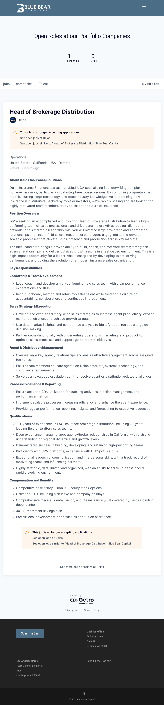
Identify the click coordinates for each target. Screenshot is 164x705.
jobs (6, 84)
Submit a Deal (30, 633)
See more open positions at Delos (82, 566)
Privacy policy (73, 610)
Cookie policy (91, 610)
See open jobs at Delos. (35, 138)
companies (24, 84)
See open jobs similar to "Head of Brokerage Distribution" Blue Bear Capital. (69, 143)
